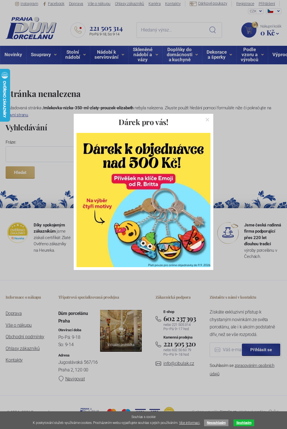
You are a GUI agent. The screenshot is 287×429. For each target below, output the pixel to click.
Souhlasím (243, 423)
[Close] (207, 120)
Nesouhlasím (216, 423)
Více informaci (189, 423)
